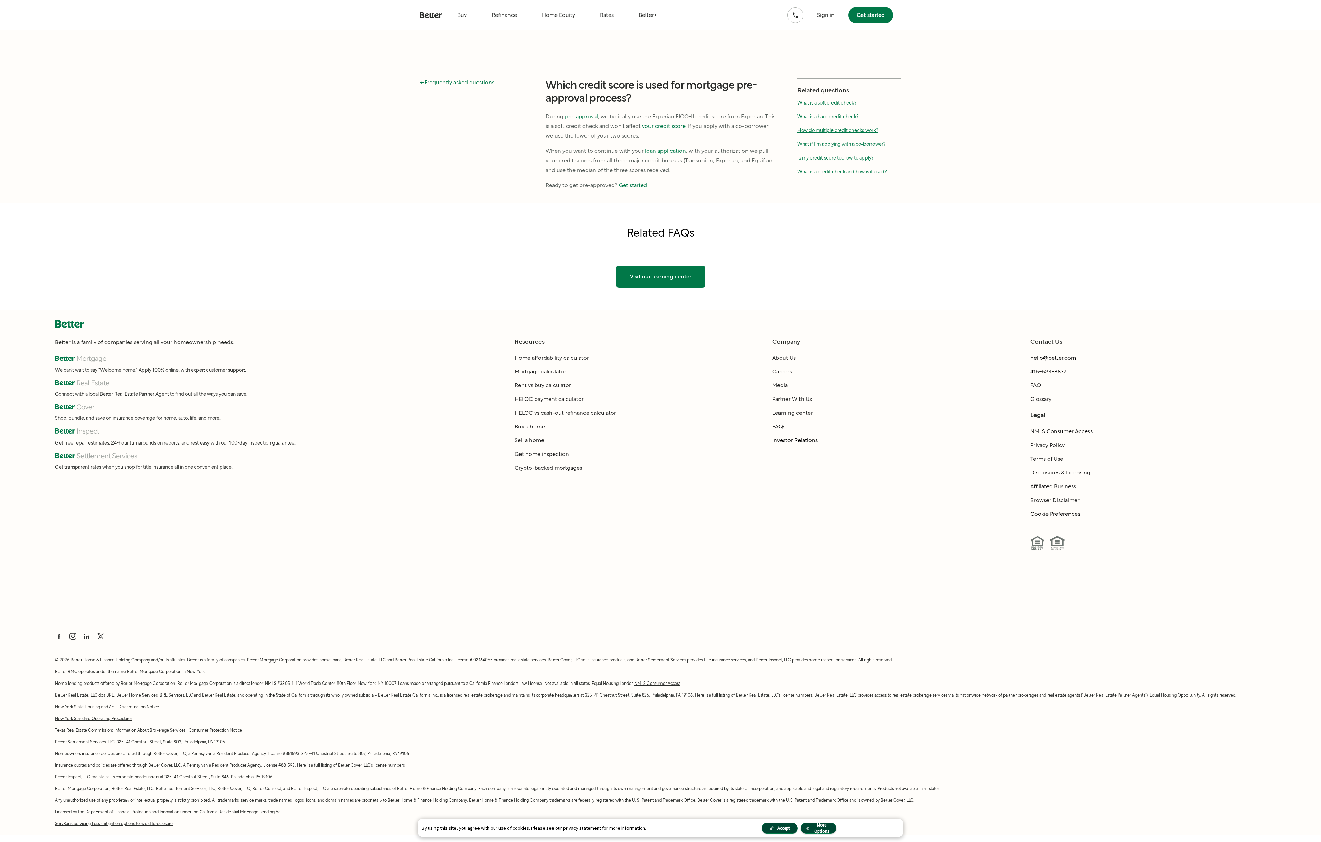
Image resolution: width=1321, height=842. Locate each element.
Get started (871, 15)
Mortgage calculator (540, 371)
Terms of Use (1046, 459)
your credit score (664, 126)
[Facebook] (59, 636)
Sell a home (529, 440)
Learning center (792, 413)
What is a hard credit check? (828, 116)
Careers (782, 371)
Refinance (504, 15)
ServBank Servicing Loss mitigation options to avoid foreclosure (114, 823)
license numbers (796, 695)
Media (780, 385)
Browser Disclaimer (1055, 500)
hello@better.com (1053, 358)
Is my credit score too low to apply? (835, 158)
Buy (462, 15)
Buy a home (530, 426)
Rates (607, 15)
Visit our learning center (660, 277)
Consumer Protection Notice (215, 730)
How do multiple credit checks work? (837, 130)
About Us (784, 358)
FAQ (1035, 385)
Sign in (826, 15)
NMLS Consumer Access (1061, 431)
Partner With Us (792, 399)
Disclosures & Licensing (1060, 472)
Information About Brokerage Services (149, 730)
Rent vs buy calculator (543, 385)
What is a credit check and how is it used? (842, 171)
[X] (100, 636)
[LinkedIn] (87, 636)
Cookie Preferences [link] (1055, 514)
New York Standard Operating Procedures (93, 718)
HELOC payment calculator (549, 399)
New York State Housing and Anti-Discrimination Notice (107, 706)
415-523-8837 (1048, 371)
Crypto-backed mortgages (548, 468)
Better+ (647, 15)
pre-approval (581, 116)
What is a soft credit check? (827, 103)
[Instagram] (73, 636)
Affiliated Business (1053, 486)
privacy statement (582, 828)
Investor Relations (795, 440)
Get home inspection (542, 454)
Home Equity (558, 15)
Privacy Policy (1047, 445)
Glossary (1040, 399)
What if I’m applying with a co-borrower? (841, 144)
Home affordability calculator (552, 358)
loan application (665, 151)
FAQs (778, 426)
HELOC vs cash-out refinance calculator (565, 413)
